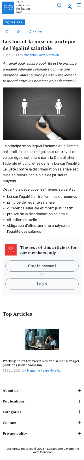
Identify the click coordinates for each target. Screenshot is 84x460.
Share (37, 31)
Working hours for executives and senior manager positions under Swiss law (41, 363)
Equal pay (14, 22)
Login (42, 284)
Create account (42, 266)
